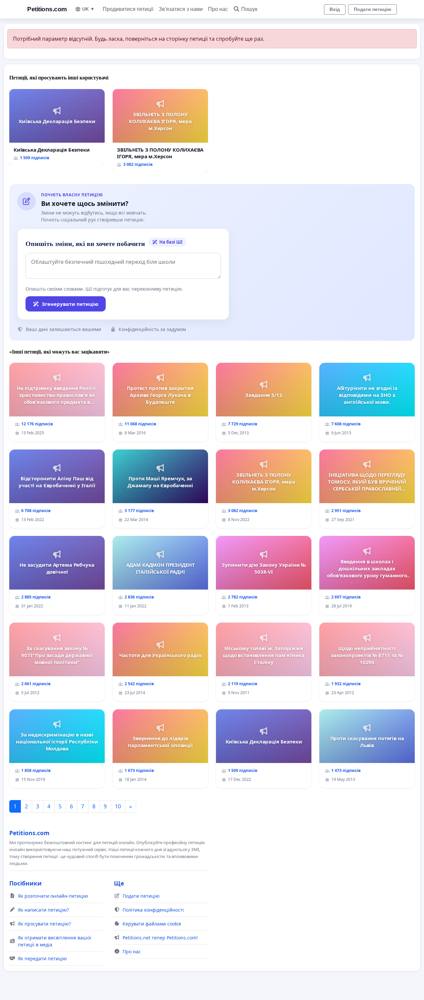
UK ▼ (88, 9)
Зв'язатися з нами (181, 9)
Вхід (335, 9)
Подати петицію (372, 9)
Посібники (25, 883)
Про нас (218, 9)
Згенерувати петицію (70, 304)
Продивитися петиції (128, 9)
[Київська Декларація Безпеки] (57, 127)
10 (118, 806)
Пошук (249, 9)
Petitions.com (47, 9)
